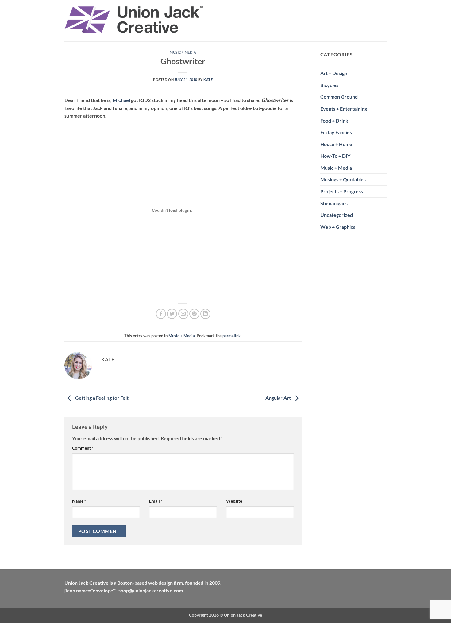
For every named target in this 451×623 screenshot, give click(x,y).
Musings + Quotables (343, 179)
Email (156, 501)
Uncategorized (336, 215)
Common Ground (339, 97)
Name (79, 501)
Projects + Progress (341, 191)
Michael (121, 100)
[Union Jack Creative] (134, 20)
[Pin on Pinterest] (194, 314)
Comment (83, 448)
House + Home (336, 144)
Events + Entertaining (343, 108)
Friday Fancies (336, 132)
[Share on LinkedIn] (205, 314)
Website (234, 501)
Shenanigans (334, 203)
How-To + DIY (335, 156)
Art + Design (333, 73)
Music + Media (183, 52)
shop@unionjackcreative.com (150, 590)
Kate (208, 79)
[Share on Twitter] (172, 314)
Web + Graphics (337, 227)
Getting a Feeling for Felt (101, 398)
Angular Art (278, 398)
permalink (231, 335)
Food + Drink (334, 120)
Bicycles (329, 85)
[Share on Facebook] (161, 314)
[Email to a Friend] (183, 314)
